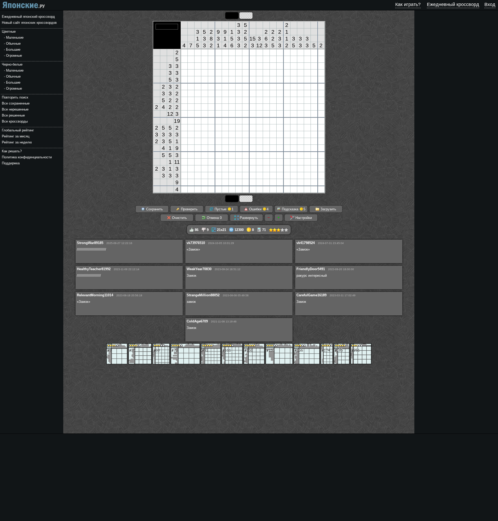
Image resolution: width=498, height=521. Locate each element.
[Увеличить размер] (279, 217)
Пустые (223, 209)
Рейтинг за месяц (15, 136)
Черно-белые (12, 64)
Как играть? (408, 4)
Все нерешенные (15, 109)
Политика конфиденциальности (27, 157)
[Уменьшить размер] (269, 217)
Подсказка (293, 209)
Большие (13, 49)
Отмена (214, 218)
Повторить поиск (15, 97)
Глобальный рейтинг (18, 130)
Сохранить (154, 209)
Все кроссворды (15, 121)
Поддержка (11, 163)
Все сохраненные (16, 103)
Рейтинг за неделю (17, 142)
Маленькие (15, 37)
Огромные (14, 55)
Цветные (9, 31)
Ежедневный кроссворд (453, 4)
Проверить (189, 209)
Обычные (13, 43)
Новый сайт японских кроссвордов (29, 23)
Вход (489, 4)
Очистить (179, 218)
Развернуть (248, 218)
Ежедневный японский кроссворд (28, 17)
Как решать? (12, 151)
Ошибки (258, 209)
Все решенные (13, 115)
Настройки (303, 218)
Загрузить (327, 209)
